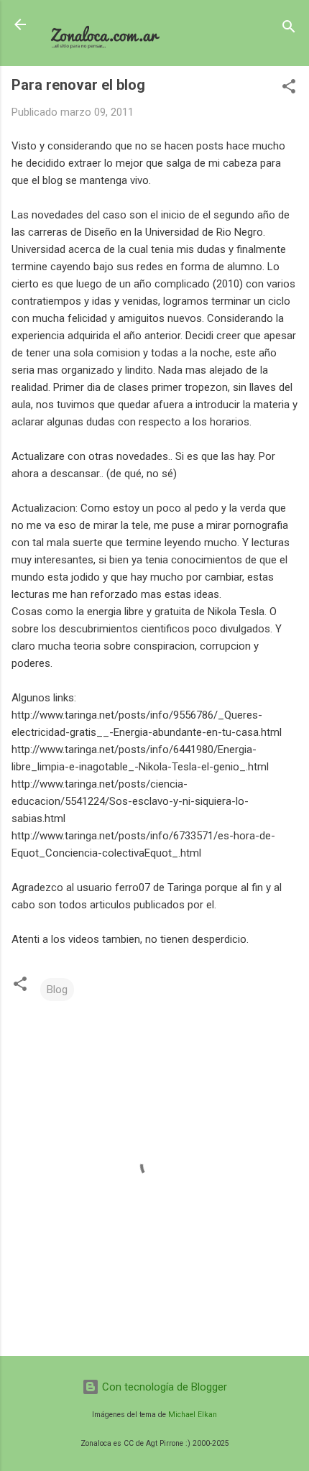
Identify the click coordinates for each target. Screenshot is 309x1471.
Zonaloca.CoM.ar (106, 24)
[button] (289, 89)
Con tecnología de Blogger (163, 1386)
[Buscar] (289, 29)
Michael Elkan (192, 1414)
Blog (57, 989)
